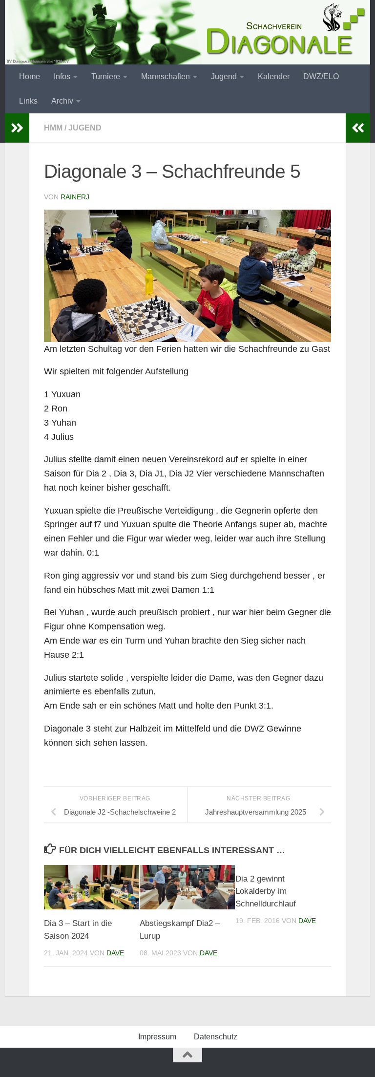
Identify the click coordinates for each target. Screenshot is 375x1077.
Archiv (62, 101)
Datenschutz (215, 1037)
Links (28, 101)
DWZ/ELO (321, 76)
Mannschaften (165, 76)
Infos (62, 76)
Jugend (224, 76)
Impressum (157, 1037)
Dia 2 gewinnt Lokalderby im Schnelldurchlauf (265, 891)
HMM (53, 128)
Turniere (105, 76)
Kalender (274, 76)
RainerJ (75, 197)
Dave (115, 953)
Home (29, 76)
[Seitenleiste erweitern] (17, 128)
